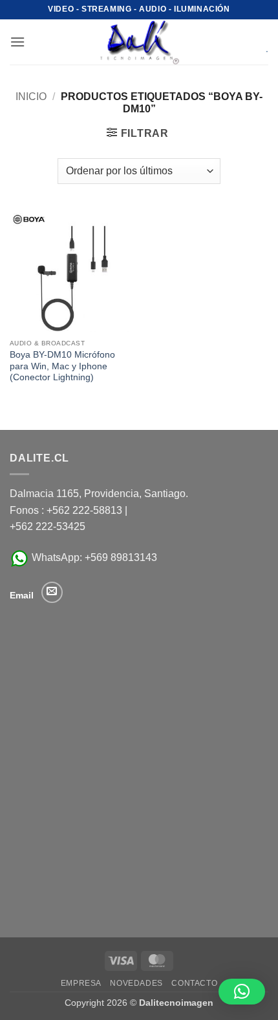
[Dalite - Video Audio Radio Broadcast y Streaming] (139, 42)
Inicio (31, 96)
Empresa (81, 983)
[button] (17, 41)
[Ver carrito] (258, 42)
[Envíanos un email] (52, 592)
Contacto (194, 983)
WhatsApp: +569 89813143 (93, 557)
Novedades (136, 983)
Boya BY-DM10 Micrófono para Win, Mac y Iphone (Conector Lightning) (62, 366)
